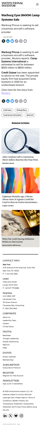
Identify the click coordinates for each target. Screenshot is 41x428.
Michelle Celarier (8, 163)
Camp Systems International (12, 115)
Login (18, 424)
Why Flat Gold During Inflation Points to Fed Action (18, 240)
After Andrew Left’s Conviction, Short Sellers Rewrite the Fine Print (20, 158)
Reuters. (6, 93)
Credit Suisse (7, 110)
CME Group (16, 245)
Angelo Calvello (8, 206)
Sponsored (30, 115)
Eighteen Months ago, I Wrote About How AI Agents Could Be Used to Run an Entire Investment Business (19, 201)
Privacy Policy (20, 407)
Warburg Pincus (22, 110)
